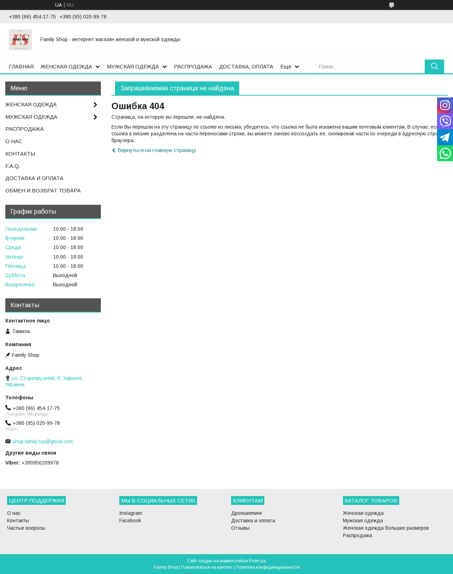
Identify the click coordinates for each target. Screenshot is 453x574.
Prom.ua (257, 560)
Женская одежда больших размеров (386, 528)
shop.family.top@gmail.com (42, 441)
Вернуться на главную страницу (156, 150)
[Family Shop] (20, 39)
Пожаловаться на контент (207, 567)
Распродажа (357, 535)
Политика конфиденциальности (268, 567)
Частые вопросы (26, 528)
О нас (14, 513)
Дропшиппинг (246, 513)
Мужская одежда (363, 520)
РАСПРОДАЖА (193, 66)
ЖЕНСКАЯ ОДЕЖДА (66, 66)
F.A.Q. (12, 166)
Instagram (130, 513)
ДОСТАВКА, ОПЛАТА (246, 66)
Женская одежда (363, 513)
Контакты (18, 520)
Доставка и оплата (253, 520)
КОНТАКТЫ (20, 154)
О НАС (13, 141)
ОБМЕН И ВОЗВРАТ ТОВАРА (43, 190)
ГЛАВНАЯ (21, 66)
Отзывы (240, 528)
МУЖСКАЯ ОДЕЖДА (133, 66)
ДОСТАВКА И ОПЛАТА (34, 178)
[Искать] (434, 66)
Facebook (130, 520)
